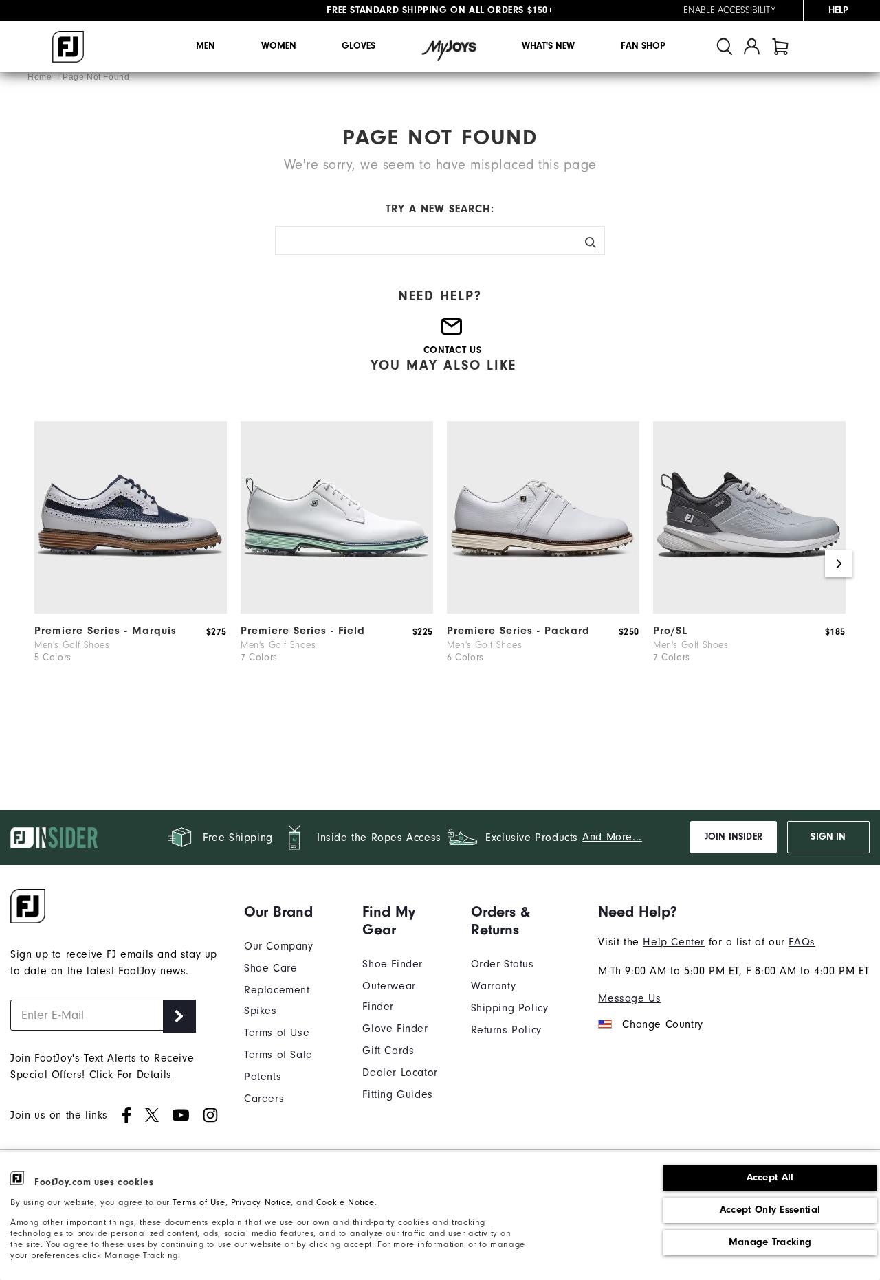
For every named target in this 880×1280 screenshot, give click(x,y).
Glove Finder (395, 1028)
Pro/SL (670, 631)
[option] (131, 563)
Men (205, 46)
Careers (264, 1098)
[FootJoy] (68, 47)
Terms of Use (199, 1202)
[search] (724, 46)
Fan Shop (643, 46)
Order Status (502, 964)
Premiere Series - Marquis (105, 631)
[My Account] (751, 46)
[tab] (780, 46)
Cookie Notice (345, 1202)
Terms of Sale (278, 1054)
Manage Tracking (770, 1242)
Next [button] (838, 563)
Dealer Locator (399, 1072)
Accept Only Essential (770, 1209)
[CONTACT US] (452, 332)
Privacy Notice (261, 1202)
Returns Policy (506, 1030)
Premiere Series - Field (303, 631)
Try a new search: (440, 209)
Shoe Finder (392, 964)
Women (278, 46)
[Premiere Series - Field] (337, 610)
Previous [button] (41, 563)
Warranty (493, 986)
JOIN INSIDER (733, 836)
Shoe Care (270, 968)
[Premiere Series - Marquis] (130, 610)
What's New (548, 46)
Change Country (662, 1024)
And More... (612, 837)
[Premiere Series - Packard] (543, 610)
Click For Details (130, 1074)
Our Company (279, 946)
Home (41, 77)
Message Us (629, 998)
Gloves (358, 46)
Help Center (674, 942)
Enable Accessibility (729, 10)
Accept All (770, 1177)
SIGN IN (828, 836)
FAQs (802, 942)
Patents (262, 1076)
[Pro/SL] (749, 610)
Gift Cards (388, 1050)
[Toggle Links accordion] (293, 911)
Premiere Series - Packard (518, 631)
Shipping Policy (510, 1008)
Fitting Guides (397, 1094)
